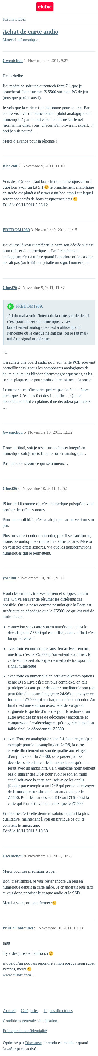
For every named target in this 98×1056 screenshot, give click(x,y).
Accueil (9, 1010)
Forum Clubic (14, 19)
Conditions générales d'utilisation (30, 1021)
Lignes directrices (58, 1010)
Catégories (29, 1010)
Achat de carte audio (30, 31)
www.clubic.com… (19, 975)
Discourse (33, 1043)
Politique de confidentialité (25, 1031)
